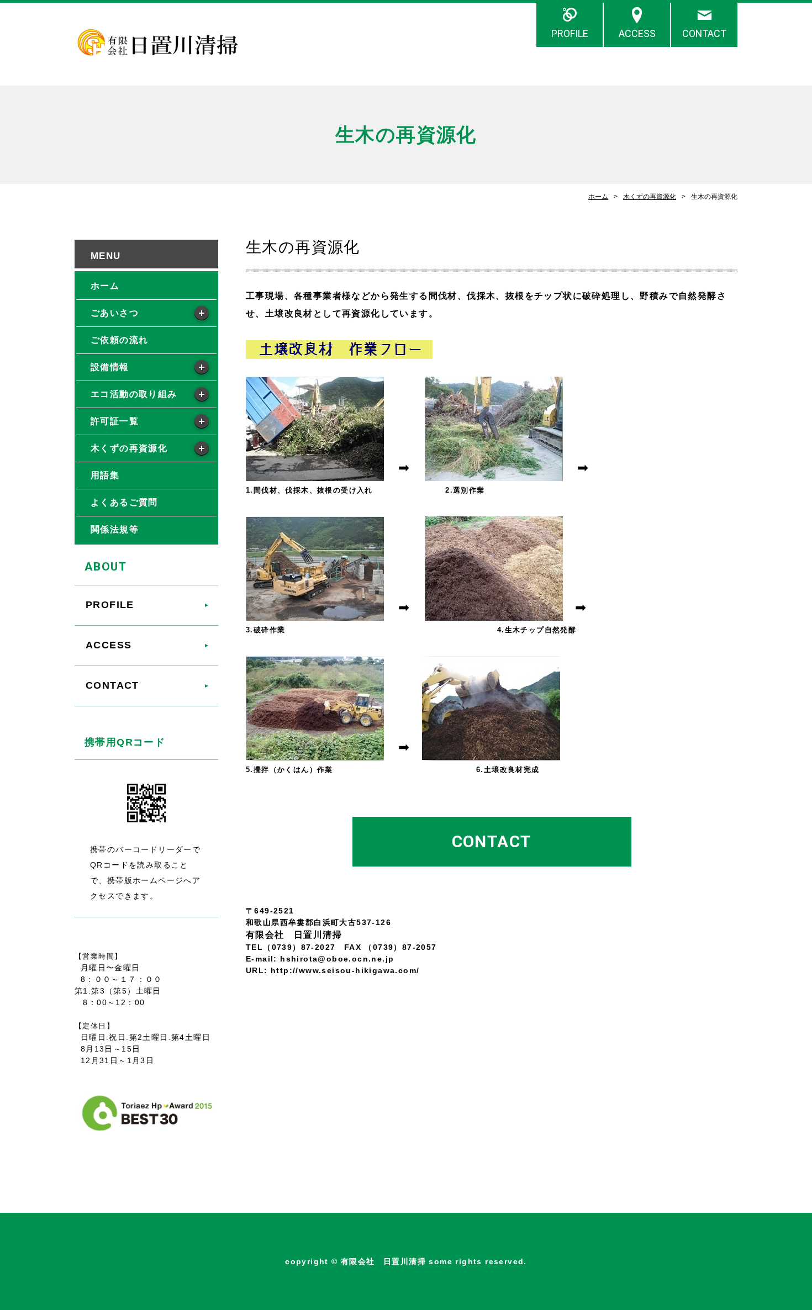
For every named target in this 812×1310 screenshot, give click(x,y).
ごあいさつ (115, 313)
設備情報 (110, 367)
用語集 (105, 475)
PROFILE (569, 33)
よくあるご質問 (124, 502)
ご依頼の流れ (119, 340)
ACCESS (637, 33)
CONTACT (704, 33)
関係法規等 (115, 529)
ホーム (598, 196)
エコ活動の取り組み (134, 394)
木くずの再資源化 (649, 196)
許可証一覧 (115, 421)
